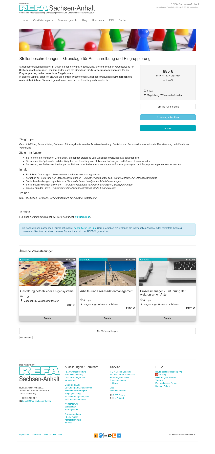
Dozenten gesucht (67, 20)
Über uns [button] (97, 20)
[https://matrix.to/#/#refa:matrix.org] (105, 435)
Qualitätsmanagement (75, 377)
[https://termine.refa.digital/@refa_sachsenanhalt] (96, 435)
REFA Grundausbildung (75, 371)
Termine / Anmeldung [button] (168, 106)
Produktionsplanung (74, 374)
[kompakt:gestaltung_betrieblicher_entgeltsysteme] (47, 272)
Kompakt (25, 259)
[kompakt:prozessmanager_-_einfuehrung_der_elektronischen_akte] (167, 272)
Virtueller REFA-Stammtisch (122, 374)
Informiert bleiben (118, 390)
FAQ (111, 20)
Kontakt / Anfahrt (162, 385)
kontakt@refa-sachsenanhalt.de (36, 400)
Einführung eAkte (72, 384)
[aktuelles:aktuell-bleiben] (119, 435)
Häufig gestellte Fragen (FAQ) (168, 371)
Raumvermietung (118, 380)
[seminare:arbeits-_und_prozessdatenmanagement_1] (107, 272)
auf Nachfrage (82, 216)
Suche (122, 20)
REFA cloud (118, 397)
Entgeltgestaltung (73, 393)
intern (60, 434)
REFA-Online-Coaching (121, 371)
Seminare (85, 259)
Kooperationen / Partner (166, 383)
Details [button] (47, 318)
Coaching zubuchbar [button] (168, 117)
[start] (39, 372)
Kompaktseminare (73, 419)
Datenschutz (36, 434)
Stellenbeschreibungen (76, 390)
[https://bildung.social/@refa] (101, 435)
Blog (84, 20)
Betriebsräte (70, 406)
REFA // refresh (71, 416)
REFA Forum (119, 395)
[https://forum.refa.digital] (110, 435)
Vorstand (159, 380)
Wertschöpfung (71, 403)
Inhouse (68, 422)
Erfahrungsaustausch (120, 377)
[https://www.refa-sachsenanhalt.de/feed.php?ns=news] (114, 435)
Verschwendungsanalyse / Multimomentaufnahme (77, 398)
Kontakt (53, 434)
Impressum (24, 434)
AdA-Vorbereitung (73, 413)
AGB (46, 434)
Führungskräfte (71, 409)
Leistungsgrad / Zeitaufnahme (78, 387)
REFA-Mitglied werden (165, 377)
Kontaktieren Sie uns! (85, 228)
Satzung (162, 374)
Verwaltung (70, 380)
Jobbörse (114, 383)
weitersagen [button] (26, 337)
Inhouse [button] (168, 128)
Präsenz (70, 259)
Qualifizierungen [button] (42, 20)
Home (25, 20)
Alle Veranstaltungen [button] (107, 331)
